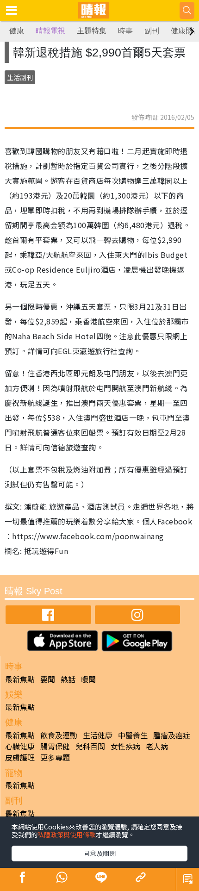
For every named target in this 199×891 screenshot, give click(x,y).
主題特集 (91, 31)
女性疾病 (125, 746)
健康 (16, 31)
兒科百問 (90, 746)
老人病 (157, 746)
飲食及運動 (58, 735)
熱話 (68, 679)
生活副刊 (20, 77)
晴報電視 (50, 31)
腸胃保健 (55, 746)
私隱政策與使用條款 (66, 834)
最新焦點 (20, 679)
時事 (125, 31)
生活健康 (97, 735)
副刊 (151, 31)
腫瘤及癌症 (171, 735)
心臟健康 (20, 746)
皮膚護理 (20, 757)
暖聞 (88, 679)
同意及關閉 (99, 853)
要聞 (47, 679)
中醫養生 (133, 735)
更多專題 (55, 757)
